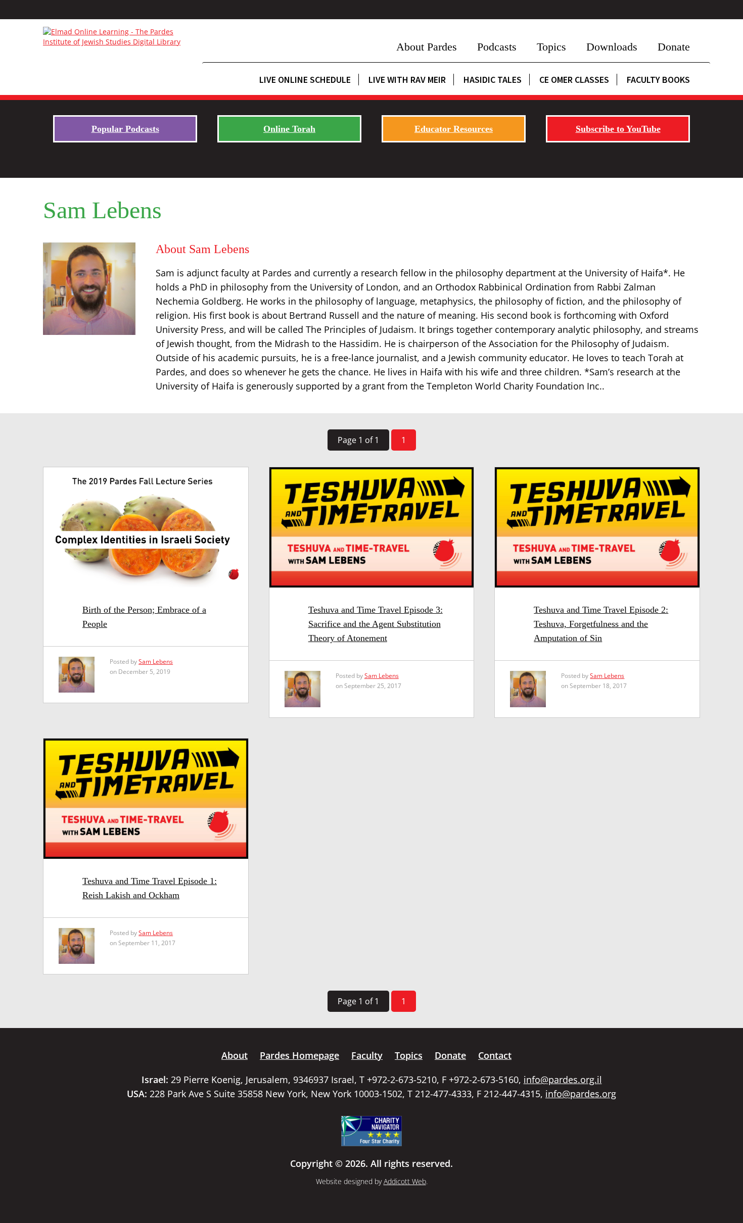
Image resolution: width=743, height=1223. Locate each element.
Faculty (367, 1055)
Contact (495, 1055)
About (234, 1055)
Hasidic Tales (492, 79)
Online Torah (289, 129)
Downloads (611, 46)
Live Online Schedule (305, 79)
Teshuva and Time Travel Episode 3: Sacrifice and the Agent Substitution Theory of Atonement (375, 624)
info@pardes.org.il (563, 1079)
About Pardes (426, 46)
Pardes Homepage (299, 1055)
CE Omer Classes (574, 79)
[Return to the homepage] (117, 37)
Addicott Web (405, 1181)
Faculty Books (658, 79)
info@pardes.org (580, 1094)
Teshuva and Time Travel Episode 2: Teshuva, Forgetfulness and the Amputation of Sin (601, 624)
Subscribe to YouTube (618, 129)
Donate (674, 46)
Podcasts (497, 46)
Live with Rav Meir (407, 79)
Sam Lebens (155, 661)
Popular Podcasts (125, 129)
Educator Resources (453, 129)
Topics (551, 46)
